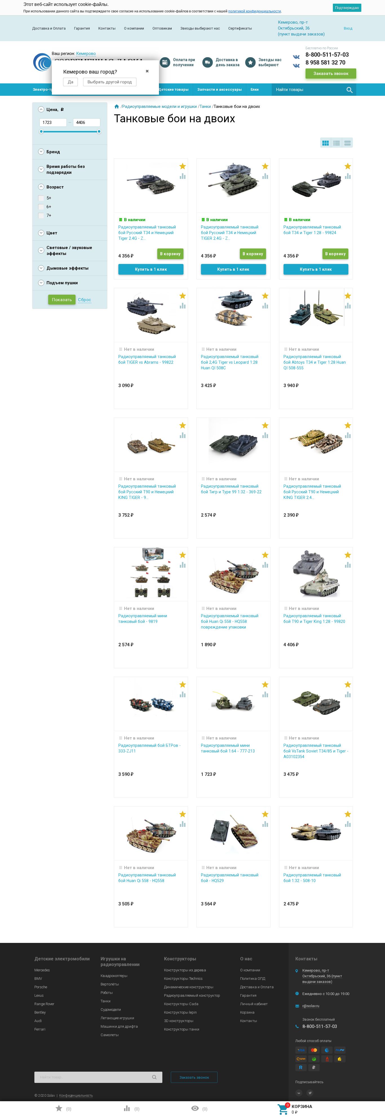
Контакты (107, 28)
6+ (49, 206)
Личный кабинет (254, 1004)
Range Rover (44, 1004)
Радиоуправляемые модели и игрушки (159, 106)
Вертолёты (110, 984)
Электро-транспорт (50, 89)
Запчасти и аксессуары (219, 89)
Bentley (40, 1012)
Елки (255, 89)
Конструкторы (180, 958)
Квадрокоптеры (114, 976)
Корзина (247, 1012)
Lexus (39, 995)
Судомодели (111, 1009)
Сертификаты (240, 28)
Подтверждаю (347, 8)
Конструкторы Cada (181, 1004)
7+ (49, 215)
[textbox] (314, 89)
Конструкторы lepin (180, 1012)
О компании (134, 28)
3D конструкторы (178, 1021)
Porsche (40, 987)
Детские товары (173, 89)
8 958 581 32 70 (325, 62)
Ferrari (39, 1029)
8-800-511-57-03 (327, 54)
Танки (205, 106)
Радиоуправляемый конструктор (192, 995)
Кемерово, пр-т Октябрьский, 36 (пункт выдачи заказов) (322, 976)
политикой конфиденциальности (254, 11)
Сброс (84, 299)
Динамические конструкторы (188, 987)
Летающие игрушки (117, 1018)
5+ (49, 198)
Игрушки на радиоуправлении (120, 961)
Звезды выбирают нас (200, 28)
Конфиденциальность (76, 1096)
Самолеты (110, 1035)
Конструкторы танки (181, 1029)
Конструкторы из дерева (185, 970)
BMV (38, 978)
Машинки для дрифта (119, 1026)
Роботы (107, 993)
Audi (38, 1021)
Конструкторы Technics (183, 978)
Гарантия (82, 28)
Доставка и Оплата (49, 28)
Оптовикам (162, 28)
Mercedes (42, 970)
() (63, 1108)
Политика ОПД (252, 978)
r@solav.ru (310, 1006)
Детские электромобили (62, 958)
